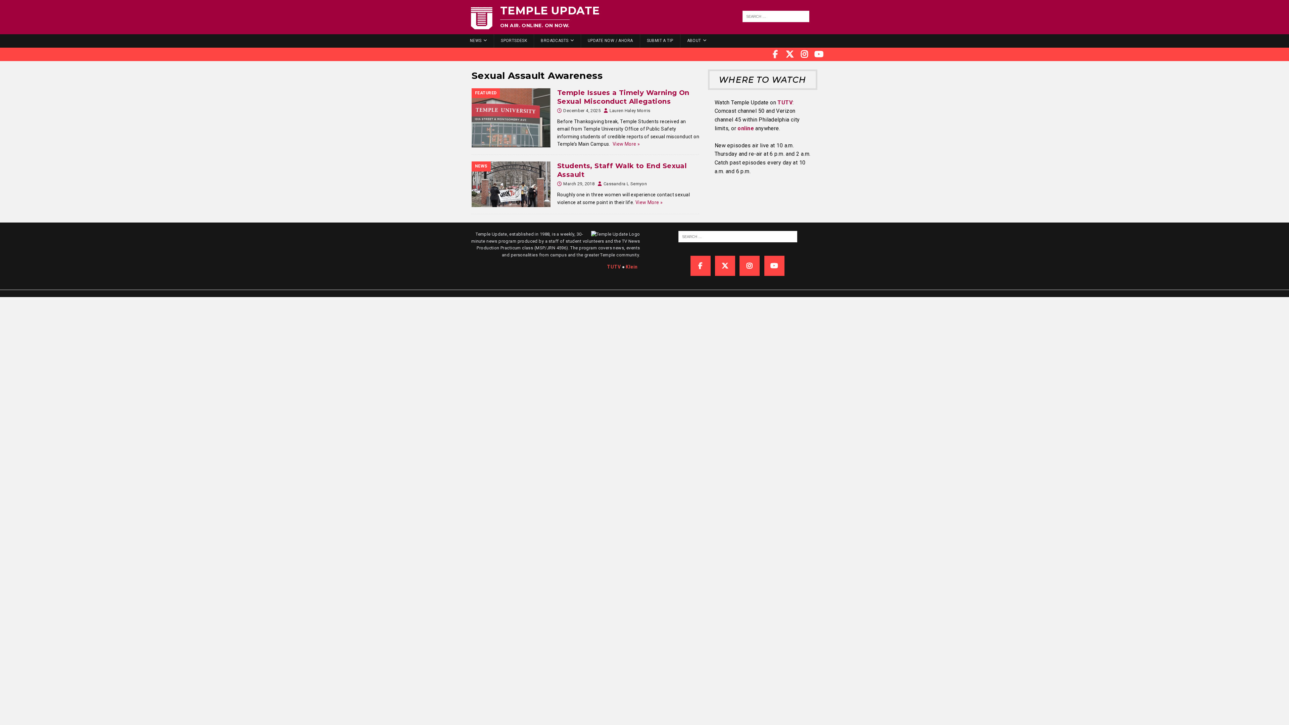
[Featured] (511, 117)
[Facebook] (775, 54)
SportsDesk (514, 40)
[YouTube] (819, 54)
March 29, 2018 (578, 183)
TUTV (785, 102)
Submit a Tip (660, 40)
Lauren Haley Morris (630, 110)
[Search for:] (776, 16)
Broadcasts (554, 40)
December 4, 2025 (582, 110)
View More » (626, 144)
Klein (631, 267)
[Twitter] (790, 54)
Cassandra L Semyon (625, 183)
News (476, 40)
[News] (511, 184)
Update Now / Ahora (610, 40)
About (694, 40)
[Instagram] (804, 54)
